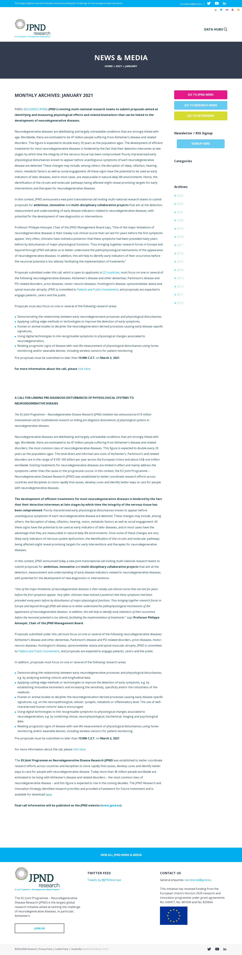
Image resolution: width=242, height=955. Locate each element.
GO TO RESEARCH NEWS (200, 105)
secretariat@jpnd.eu (191, 4)
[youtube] (233, 11)
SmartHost (87, 949)
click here (79, 749)
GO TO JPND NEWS (200, 95)
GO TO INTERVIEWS (200, 116)
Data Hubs (213, 29)
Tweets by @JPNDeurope (104, 880)
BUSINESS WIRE (35, 109)
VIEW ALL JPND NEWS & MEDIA (121, 855)
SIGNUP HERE (201, 144)
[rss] (238, 11)
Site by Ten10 (101, 949)
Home (109, 66)
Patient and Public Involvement (97, 289)
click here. (84, 369)
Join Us (39, 928)
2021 (119, 66)
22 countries (111, 272)
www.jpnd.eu (111, 805)
